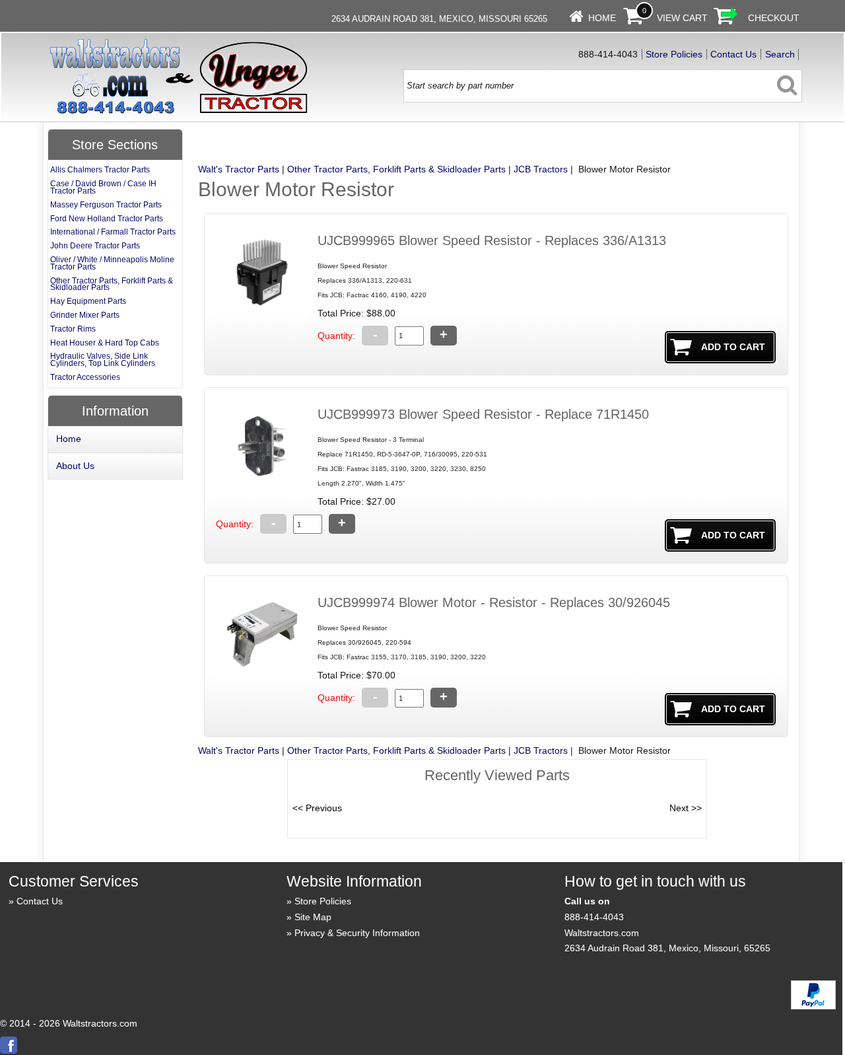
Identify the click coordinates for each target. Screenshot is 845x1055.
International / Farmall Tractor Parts (113, 231)
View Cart (682, 18)
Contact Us (733, 54)
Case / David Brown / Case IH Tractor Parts (103, 187)
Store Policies (674, 54)
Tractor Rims (73, 329)
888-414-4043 (594, 917)
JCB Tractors (541, 169)
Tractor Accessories (85, 377)
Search (780, 54)
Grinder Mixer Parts (84, 315)
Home (602, 18)
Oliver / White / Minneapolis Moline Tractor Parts (112, 263)
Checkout (773, 18)
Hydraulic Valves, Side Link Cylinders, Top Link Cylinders (102, 359)
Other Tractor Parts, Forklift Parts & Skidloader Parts (396, 169)
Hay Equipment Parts (88, 301)
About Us (75, 465)
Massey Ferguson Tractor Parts (106, 204)
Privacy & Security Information (357, 933)
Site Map (312, 917)
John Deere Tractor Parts (95, 245)
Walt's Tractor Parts (238, 169)
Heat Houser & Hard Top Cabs (104, 342)
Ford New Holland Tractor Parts (106, 218)
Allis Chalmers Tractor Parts (100, 169)
